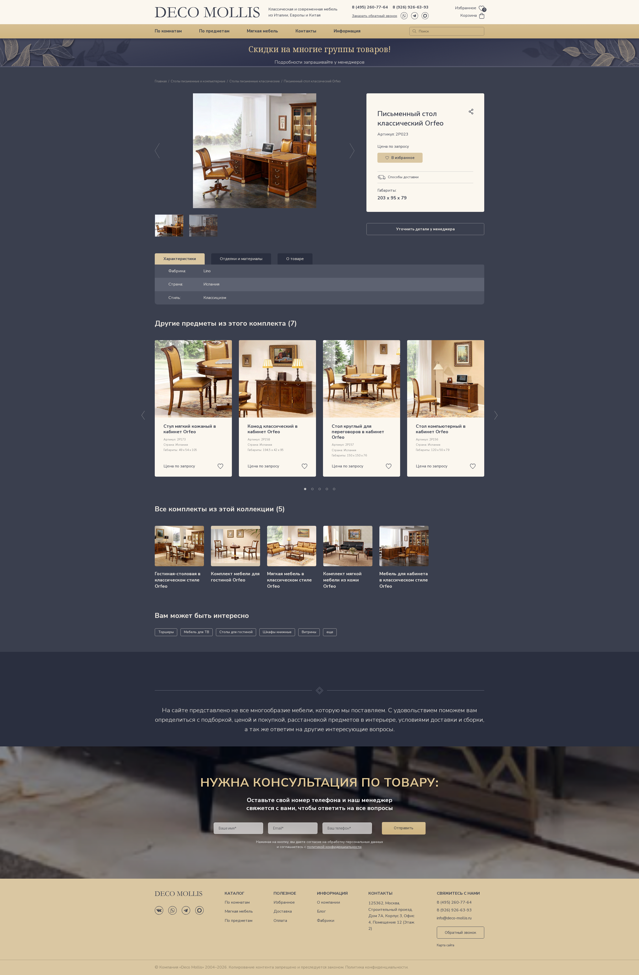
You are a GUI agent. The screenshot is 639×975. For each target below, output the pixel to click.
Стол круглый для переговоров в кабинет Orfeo (358, 431)
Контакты (306, 31)
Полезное (285, 893)
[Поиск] (414, 31)
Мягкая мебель (262, 31)
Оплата (280, 920)
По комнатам (168, 31)
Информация (347, 31)
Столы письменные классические (254, 82)
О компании (328, 902)
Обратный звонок (460, 932)
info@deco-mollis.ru (454, 918)
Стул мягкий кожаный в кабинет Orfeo (189, 429)
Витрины (309, 632)
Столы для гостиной (236, 632)
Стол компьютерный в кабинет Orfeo (441, 429)
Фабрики (325, 920)
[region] (254, 225)
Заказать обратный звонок (374, 15)
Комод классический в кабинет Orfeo (273, 429)
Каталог (234, 893)
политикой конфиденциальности (334, 846)
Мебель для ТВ (196, 632)
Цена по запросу (393, 146)
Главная (161, 82)
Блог (321, 911)
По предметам (214, 31)
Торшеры (166, 632)
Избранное (284, 902)
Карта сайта (445, 946)
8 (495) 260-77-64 (370, 7)
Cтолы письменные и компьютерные (198, 82)
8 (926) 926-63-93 (411, 7)
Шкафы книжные (277, 632)
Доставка (283, 911)
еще (329, 632)
